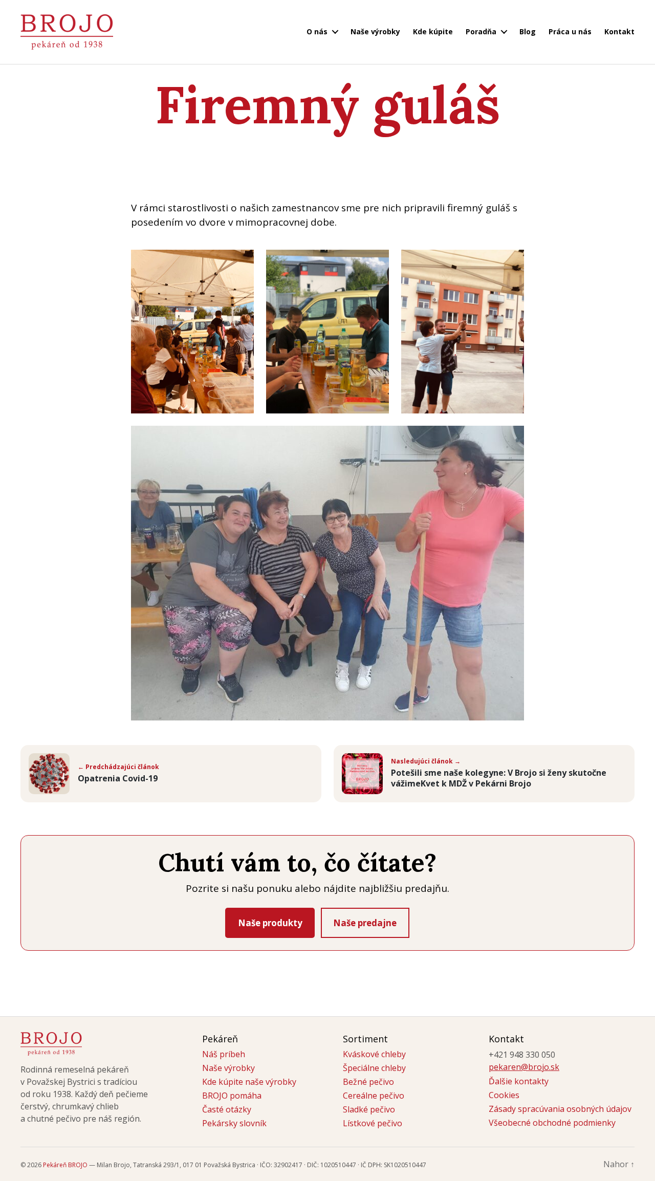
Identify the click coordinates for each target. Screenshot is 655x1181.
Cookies (504, 1095)
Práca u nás (570, 32)
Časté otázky (226, 1109)
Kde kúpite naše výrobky (249, 1082)
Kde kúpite (433, 32)
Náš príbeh (223, 1054)
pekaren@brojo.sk (524, 1067)
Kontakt (619, 32)
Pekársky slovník (234, 1123)
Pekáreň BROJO (65, 1165)
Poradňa (481, 32)
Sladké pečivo (369, 1109)
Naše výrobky (375, 32)
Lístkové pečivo (372, 1123)
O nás (317, 32)
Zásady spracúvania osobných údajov (560, 1109)
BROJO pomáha (231, 1095)
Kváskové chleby (374, 1054)
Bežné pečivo (368, 1082)
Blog (527, 32)
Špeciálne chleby (374, 1068)
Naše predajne (365, 923)
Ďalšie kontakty (519, 1081)
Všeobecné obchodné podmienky (552, 1123)
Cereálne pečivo (373, 1095)
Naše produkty (270, 923)
